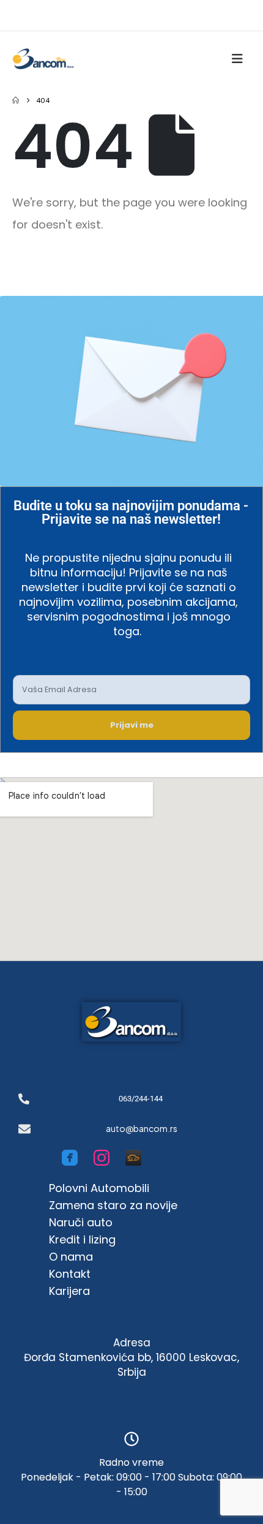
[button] (241, 58)
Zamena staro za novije (113, 1205)
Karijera (69, 1291)
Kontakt (70, 1273)
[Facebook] (69, 1157)
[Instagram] (101, 1157)
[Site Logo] (43, 58)
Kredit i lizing (82, 1239)
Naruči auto (81, 1222)
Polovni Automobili (99, 1188)
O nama (71, 1256)
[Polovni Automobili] (133, 1157)
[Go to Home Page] (15, 100)
